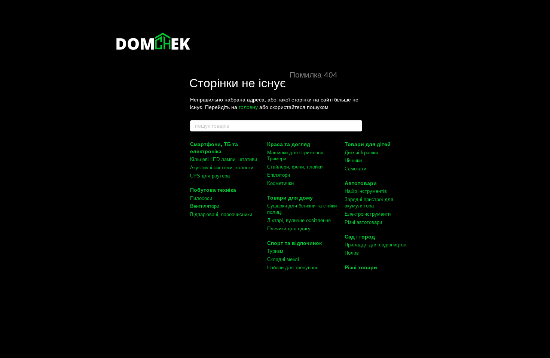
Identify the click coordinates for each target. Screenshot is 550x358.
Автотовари (361, 183)
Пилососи (201, 198)
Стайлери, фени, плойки (295, 167)
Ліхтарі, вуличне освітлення (299, 220)
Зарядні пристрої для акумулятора (369, 203)
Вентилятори (204, 206)
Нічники (353, 160)
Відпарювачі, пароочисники (221, 214)
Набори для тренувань (292, 267)
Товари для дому (290, 198)
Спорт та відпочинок (294, 243)
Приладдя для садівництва (375, 245)
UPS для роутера (210, 176)
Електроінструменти (368, 214)
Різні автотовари (363, 222)
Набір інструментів (366, 191)
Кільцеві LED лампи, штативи (223, 159)
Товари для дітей (368, 144)
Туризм (275, 251)
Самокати (355, 169)
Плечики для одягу (289, 228)
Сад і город (360, 237)
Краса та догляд (288, 144)
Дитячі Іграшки (361, 152)
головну (248, 107)
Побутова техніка (213, 190)
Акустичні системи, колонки (221, 167)
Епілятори (278, 175)
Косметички (280, 183)
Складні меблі (283, 259)
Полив (352, 253)
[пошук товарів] (356, 125)
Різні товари (361, 267)
